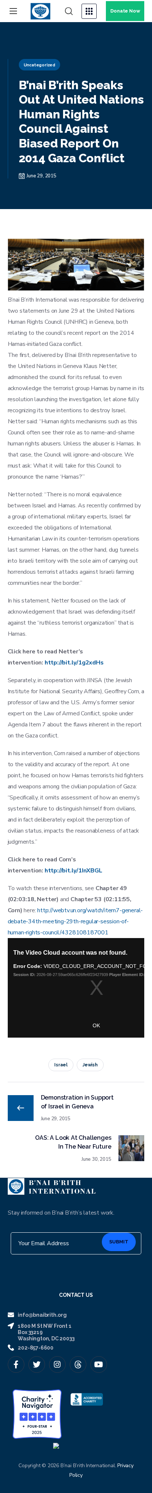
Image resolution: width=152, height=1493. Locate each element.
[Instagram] (57, 1364)
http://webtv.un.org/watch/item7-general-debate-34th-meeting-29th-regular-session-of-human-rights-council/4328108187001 (75, 921)
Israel (61, 1064)
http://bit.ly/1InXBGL (73, 871)
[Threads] (78, 1364)
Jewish (90, 1064)
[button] (69, 11)
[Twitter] (36, 1364)
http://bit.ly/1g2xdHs (74, 663)
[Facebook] (16, 1364)
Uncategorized (39, 65)
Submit (118, 1241)
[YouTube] (98, 1364)
